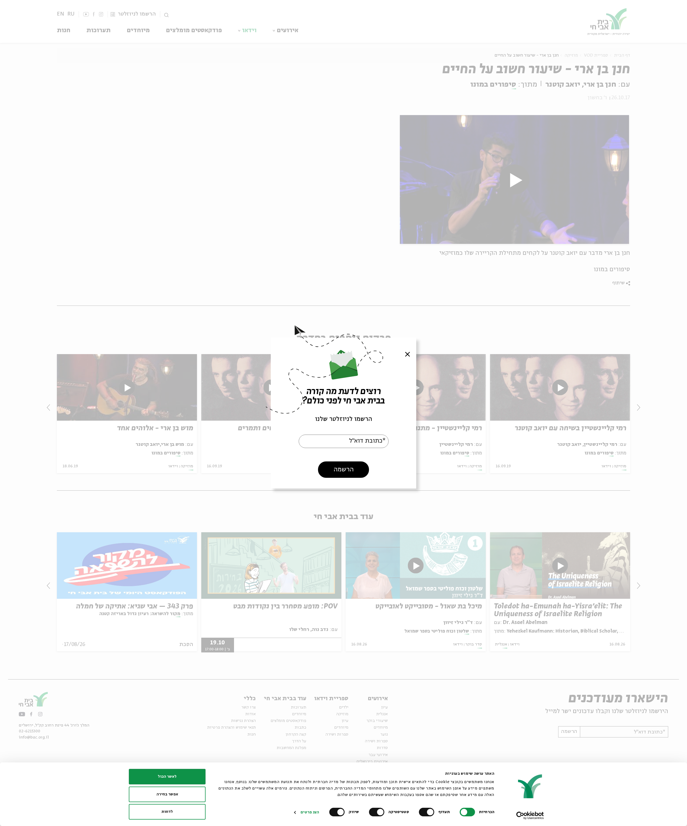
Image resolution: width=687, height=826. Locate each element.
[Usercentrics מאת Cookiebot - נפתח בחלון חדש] (530, 816)
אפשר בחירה (167, 794)
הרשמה (344, 469)
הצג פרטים (310, 812)
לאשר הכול (167, 777)
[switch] (427, 812)
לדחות (167, 812)
